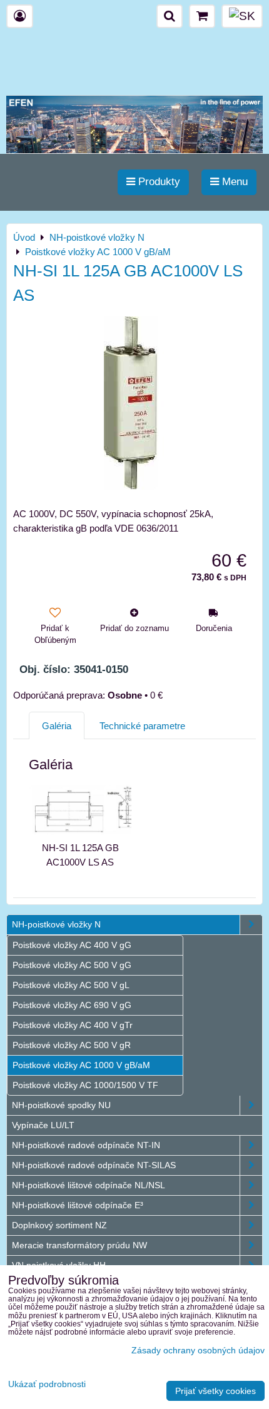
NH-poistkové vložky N (56, 924)
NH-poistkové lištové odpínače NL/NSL (88, 1185)
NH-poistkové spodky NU (61, 1105)
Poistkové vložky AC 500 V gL (71, 985)
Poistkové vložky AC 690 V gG (72, 1005)
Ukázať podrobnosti (47, 1384)
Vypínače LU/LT (43, 1125)
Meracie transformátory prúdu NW (79, 1245)
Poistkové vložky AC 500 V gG (72, 965)
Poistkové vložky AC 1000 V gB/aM (81, 1065)
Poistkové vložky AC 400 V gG (72, 945)
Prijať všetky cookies (215, 1391)
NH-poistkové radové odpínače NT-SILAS (94, 1165)
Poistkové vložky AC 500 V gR (72, 1045)
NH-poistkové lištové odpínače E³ (77, 1205)
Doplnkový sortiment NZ (59, 1225)
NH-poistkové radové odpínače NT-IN (86, 1145)
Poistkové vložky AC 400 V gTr (73, 1025)
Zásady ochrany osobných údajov (198, 1350)
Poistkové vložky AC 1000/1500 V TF (85, 1085)
